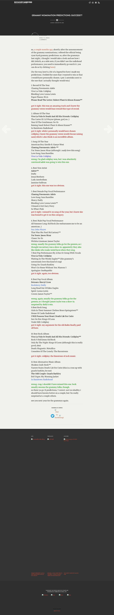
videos (48, 38)
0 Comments (43, 39)
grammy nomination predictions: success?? (57, 15)
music (41, 38)
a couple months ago (43, 49)
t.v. (44, 38)
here (52, 67)
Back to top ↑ (57, 610)
